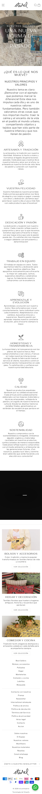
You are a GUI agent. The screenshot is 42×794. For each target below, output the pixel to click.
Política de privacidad (21, 716)
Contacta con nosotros (21, 692)
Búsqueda (21, 685)
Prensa (21, 695)
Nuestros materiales (21, 747)
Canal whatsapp (21, 754)
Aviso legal (21, 719)
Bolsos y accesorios (21, 664)
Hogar (21, 671)
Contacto (21, 723)
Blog (21, 757)
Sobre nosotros (21, 733)
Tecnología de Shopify (21, 792)
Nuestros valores (21, 740)
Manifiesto (21, 744)
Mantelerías (21, 674)
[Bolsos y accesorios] (21, 539)
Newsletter (21, 699)
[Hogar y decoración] (21, 583)
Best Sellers (21, 661)
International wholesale (21, 702)
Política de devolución (21, 709)
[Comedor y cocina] (21, 626)
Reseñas (21, 751)
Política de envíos (21, 706)
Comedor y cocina (21, 678)
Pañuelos (21, 668)
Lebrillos (21, 681)
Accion (21, 726)
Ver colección (21, 653)
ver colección (21, 567)
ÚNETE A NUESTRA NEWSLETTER (20, 764)
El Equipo (21, 737)
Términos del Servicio (21, 713)
